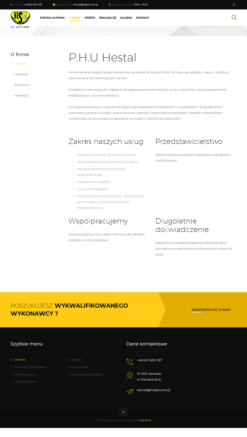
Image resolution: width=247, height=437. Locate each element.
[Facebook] (234, 5)
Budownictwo (78, 367)
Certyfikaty (21, 74)
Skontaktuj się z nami (211, 310)
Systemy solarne (25, 374)
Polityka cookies (25, 381)
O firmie (19, 63)
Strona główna (209, 26)
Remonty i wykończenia (30, 367)
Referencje (21, 95)
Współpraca (22, 85)
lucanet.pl (144, 420)
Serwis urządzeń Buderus (86, 374)
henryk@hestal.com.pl (85, 4)
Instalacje (75, 359)
